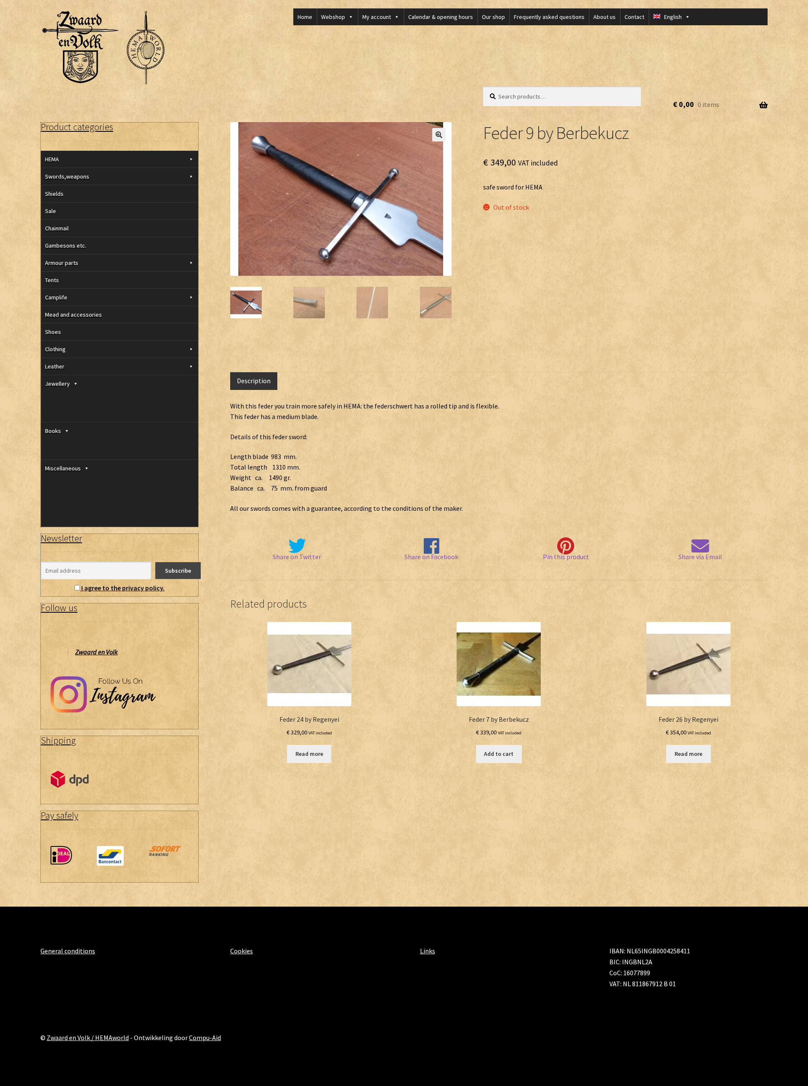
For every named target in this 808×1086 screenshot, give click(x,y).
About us (604, 17)
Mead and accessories (73, 314)
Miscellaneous (63, 468)
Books (53, 431)
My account (376, 17)
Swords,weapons (67, 176)
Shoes (53, 332)
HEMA (52, 159)
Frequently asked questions (549, 17)
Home (305, 17)
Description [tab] (254, 380)
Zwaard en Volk (96, 652)
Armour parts (61, 263)
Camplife (56, 297)
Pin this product (566, 556)
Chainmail (57, 228)
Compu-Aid (205, 1037)
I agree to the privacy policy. (123, 588)
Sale (50, 211)
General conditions (67, 951)
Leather (54, 366)
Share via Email (700, 556)
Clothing (55, 349)
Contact (634, 17)
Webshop (333, 17)
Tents (52, 280)
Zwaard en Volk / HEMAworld (88, 1037)
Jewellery (57, 383)
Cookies (241, 951)
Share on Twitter (297, 556)
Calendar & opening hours (440, 17)
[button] (439, 134)
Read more (309, 754)
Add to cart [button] (498, 754)
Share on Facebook (431, 556)
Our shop (493, 17)
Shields (54, 193)
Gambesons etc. (65, 245)
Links (427, 951)
